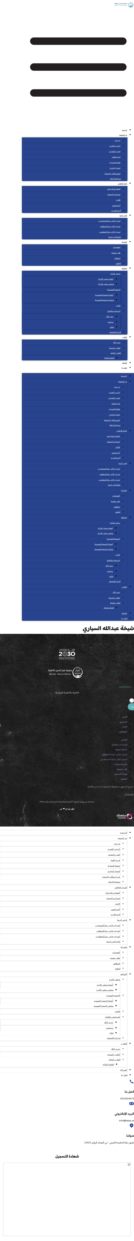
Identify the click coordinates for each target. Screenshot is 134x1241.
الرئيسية (124, 130)
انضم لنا (124, 242)
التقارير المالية (116, 353)
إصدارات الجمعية (114, 194)
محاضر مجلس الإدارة (106, 284)
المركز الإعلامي (122, 183)
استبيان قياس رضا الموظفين (110, 226)
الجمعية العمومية (113, 290)
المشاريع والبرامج (113, 189)
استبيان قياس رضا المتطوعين (109, 232)
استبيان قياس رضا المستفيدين (109, 221)
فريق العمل (116, 157)
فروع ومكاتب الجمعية (112, 174)
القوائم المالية (109, 358)
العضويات (116, 247)
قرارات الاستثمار (115, 332)
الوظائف (117, 258)
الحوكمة (124, 268)
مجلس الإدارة (115, 274)
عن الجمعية (123, 135)
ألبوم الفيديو (116, 211)
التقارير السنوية (114, 348)
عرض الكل (109, 316)
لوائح (112, 327)
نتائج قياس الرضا (115, 237)
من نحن (117, 140)
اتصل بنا (124, 368)
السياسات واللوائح (113, 311)
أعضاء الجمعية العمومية (104, 295)
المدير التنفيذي (114, 151)
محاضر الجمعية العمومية (104, 300)
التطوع (118, 263)
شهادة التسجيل (114, 162)
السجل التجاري (114, 168)
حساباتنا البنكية (115, 179)
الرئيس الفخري (114, 146)
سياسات (110, 322)
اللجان (118, 306)
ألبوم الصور (116, 205)
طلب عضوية (115, 253)
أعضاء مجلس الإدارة (105, 279)
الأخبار (118, 200)
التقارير (124, 337)
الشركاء (124, 363)
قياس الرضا (123, 215)
